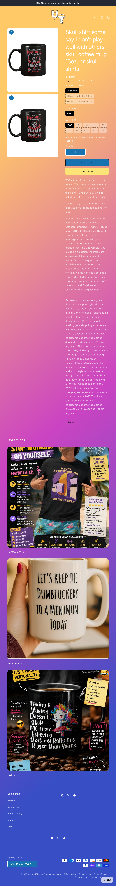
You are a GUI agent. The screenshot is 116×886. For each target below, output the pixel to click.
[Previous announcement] (6, 3)
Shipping (69, 81)
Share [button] (71, 422)
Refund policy (14, 813)
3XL (78, 130)
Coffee (11, 775)
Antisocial (13, 663)
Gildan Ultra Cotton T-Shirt (80, 96)
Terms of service (101, 874)
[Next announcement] (110, 3)
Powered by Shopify (52, 874)
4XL (86, 130)
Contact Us (13, 807)
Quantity (69, 146)
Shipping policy (81, 877)
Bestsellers (14, 551)
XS (102, 130)
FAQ (9, 827)
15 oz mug (72, 91)
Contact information (100, 877)
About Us (12, 820)
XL (103, 125)
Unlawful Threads (35, 874)
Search (11, 800)
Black (70, 113)
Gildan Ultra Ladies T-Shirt (80, 101)
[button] (6, 17)
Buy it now (87, 171)
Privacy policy (85, 874)
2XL (69, 130)
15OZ (69, 125)
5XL (94, 130)
